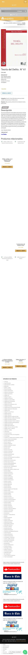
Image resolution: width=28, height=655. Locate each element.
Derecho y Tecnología (8, 510)
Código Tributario (7, 414)
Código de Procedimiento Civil (10, 404)
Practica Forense (7, 546)
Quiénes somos (6, 646)
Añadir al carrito (6, 93)
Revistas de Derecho (8, 550)
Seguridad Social (7, 552)
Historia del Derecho (8, 534)
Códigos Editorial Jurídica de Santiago (12, 417)
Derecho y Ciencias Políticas (10, 508)
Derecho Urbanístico (8, 507)
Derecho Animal (7, 446)
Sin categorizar (7, 553)
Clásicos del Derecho (8, 390)
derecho (10, 101)
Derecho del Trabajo (8, 467)
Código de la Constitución (9, 401)
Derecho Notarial (7, 487)
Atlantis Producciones (21, 641)
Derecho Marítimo (8, 482)
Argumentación (7, 383)
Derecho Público (7, 502)
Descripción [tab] (5, 107)
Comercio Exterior (8, 433)
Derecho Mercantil (8, 484)
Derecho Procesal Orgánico (10, 499)
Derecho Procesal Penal (9, 501)
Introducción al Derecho (9, 540)
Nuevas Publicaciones (13, 99)
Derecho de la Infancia (8, 461)
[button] (25, 652)
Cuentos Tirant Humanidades (10, 439)
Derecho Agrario (7, 442)
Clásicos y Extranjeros (8, 392)
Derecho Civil (7, 448)
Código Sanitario (7, 413)
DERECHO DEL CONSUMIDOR (10, 466)
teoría (5, 103)
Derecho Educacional (8, 473)
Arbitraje (6, 381)
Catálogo (5, 649)
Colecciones (6, 431)
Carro (4, 650)
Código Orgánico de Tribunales (10, 408)
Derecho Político (7, 493)
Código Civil (6, 395)
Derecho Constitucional (9, 454)
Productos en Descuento (8, 653)
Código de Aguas (7, 396)
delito (6, 101)
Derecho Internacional (8, 479)
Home (6, 23)
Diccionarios (6, 513)
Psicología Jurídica (8, 547)
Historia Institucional (8, 535)
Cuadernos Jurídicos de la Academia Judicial (13, 437)
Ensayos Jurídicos (8, 526)
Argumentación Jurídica (9, 384)
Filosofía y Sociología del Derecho (11, 531)
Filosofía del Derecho (8, 529)
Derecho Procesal (7, 496)
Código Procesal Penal (9, 411)
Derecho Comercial (8, 449)
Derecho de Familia (8, 458)
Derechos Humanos (8, 511)
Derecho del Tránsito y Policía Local (11, 469)
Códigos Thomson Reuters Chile (11, 427)
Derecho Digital (7, 470)
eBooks (5, 516)
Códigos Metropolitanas (9, 425)
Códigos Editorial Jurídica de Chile (11, 416)
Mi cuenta (5, 652)
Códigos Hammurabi (8, 424)
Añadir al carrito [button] (7, 166)
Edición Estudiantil (8, 517)
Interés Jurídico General (15, 23)
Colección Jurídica (8, 430)
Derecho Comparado (8, 451)
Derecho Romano (7, 504)
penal (2, 103)
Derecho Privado (7, 494)
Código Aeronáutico (8, 393)
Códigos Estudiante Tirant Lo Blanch (12, 420)
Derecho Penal (9, 98)
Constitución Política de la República (11, 434)
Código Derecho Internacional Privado (12, 407)
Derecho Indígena (7, 475)
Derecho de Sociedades (9, 464)
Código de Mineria (8, 402)
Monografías (7, 543)
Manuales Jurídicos (8, 541)
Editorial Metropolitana (9, 523)
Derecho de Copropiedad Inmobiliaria (12, 457)
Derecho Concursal (8, 452)
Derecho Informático (8, 476)
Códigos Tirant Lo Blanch (9, 428)
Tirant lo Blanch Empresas (9, 555)
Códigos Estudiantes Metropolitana (11, 422)
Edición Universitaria (8, 520)
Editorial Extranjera (8, 522)
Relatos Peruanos (8, 549)
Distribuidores (6, 647)
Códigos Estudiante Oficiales (10, 419)
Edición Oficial (7, 519)
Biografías (6, 386)
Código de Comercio (8, 398)
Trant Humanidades (8, 556)
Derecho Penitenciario (8, 492)
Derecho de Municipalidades (10, 463)
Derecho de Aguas (8, 455)
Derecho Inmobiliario (8, 478)
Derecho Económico (8, 472)
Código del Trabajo (8, 405)
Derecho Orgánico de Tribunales (10, 488)
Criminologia (6, 436)
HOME (4, 644)
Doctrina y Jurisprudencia (9, 514)
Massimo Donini (21, 101)
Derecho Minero (7, 485)
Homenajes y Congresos (9, 537)
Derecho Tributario (8, 505)
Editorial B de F (15, 101)
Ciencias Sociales (7, 389)
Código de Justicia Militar (9, 399)
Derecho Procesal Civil (8, 498)
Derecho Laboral (7, 481)
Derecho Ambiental (8, 443)
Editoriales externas (17, 98)
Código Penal (7, 410)
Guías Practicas (7, 532)
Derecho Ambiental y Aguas (10, 445)
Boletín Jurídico (7, 387)
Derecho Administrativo (9, 440)
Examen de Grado (8, 528)
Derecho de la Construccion (10, 460)
